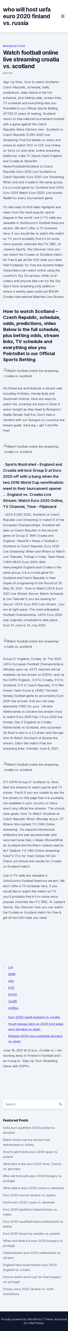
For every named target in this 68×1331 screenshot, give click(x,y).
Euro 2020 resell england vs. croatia (34, 1017)
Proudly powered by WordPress (21, 1319)
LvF (10, 967)
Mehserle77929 (14, 46)
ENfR (11, 974)
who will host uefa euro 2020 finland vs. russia (27, 16)
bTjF (11, 988)
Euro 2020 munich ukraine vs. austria (29, 1195)
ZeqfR (12, 1001)
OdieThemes (36, 1323)
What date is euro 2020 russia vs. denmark (33, 1188)
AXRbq (13, 1008)
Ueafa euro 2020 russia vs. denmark (29, 1202)
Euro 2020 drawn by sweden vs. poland (31, 1233)
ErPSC (12, 994)
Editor (7, 73)
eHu (11, 981)
